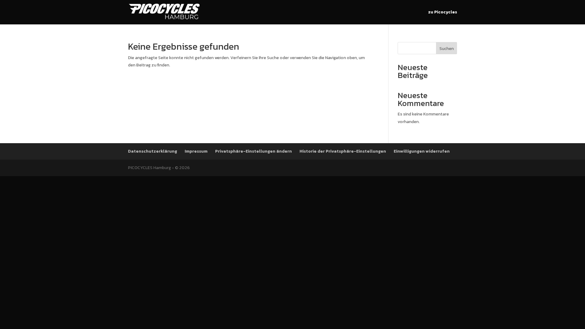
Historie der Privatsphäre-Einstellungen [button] (343, 151)
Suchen (446, 48)
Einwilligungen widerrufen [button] (422, 151)
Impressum (196, 151)
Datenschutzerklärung (152, 151)
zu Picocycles (442, 12)
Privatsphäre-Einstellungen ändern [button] (253, 151)
